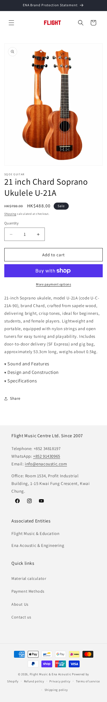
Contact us (21, 617)
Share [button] (15, 398)
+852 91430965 (46, 456)
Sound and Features (26, 364)
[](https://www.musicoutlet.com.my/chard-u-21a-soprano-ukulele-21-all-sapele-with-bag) (53, 373)
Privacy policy (59, 681)
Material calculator (28, 578)
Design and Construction (31, 372)
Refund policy (34, 681)
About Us (20, 604)
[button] (11, 22)
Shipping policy (56, 690)
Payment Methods (28, 591)
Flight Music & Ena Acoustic (51, 674)
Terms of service (88, 681)
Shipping (10, 214)
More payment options (53, 284)
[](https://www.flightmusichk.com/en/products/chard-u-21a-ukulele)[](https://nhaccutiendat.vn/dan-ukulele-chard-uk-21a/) (53, 364)
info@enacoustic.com (46, 463)
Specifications (20, 381)
